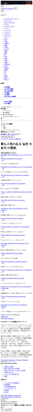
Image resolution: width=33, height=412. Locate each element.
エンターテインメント (11, 19)
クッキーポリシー (10, 388)
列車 (5, 41)
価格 (5, 376)
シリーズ (7, 30)
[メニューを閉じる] (2, 11)
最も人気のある (8, 114)
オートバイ (8, 20)
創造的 (6, 43)
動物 (5, 45)
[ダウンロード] (1, 160)
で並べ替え (8, 153)
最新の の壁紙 (9, 366)
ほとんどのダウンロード (11, 116)
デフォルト (6, 110)
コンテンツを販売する (11, 374)
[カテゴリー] (2, 6)
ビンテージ (8, 36)
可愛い (6, 47)
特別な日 (7, 64)
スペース (7, 32)
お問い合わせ (8, 372)
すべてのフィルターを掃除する (11, 139)
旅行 (5, 56)
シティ (6, 28)
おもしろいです (9, 22)
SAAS (6, 392)
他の (5, 39)
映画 (5, 58)
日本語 (7, 410)
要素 (5, 70)
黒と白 (6, 79)
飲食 (5, 77)
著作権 (6, 390)
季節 (5, 51)
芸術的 (6, 68)
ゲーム (6, 24)
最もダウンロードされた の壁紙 (14, 370)
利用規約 (7, 385)
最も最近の (6, 112)
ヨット (6, 37)
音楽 (5, 75)
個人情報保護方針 (10, 386)
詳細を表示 (4, 316)
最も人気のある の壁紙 (11, 368)
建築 (5, 53)
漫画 (5, 62)
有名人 (6, 60)
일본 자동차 (6, 137)
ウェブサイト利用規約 (11, 383)
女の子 (6, 49)
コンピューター (9, 26)
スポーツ (7, 34)
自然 (5, 66)
